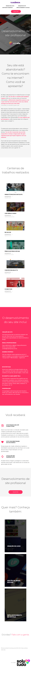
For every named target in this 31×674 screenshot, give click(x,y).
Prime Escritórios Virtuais (12, 251)
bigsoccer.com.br (8, 235)
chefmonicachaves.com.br (9, 216)
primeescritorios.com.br (9, 254)
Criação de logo (10, 5)
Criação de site (22, 5)
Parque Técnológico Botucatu (13, 194)
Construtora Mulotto (11, 270)
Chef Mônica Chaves (10, 213)
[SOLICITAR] (15, 493)
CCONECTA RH (8, 289)
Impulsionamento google (23, 7)
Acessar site (8, 196)
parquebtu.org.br (8, 197)
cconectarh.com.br (8, 292)
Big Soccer (8, 232)
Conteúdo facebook (7, 7)
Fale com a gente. (20, 634)
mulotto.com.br (7, 273)
